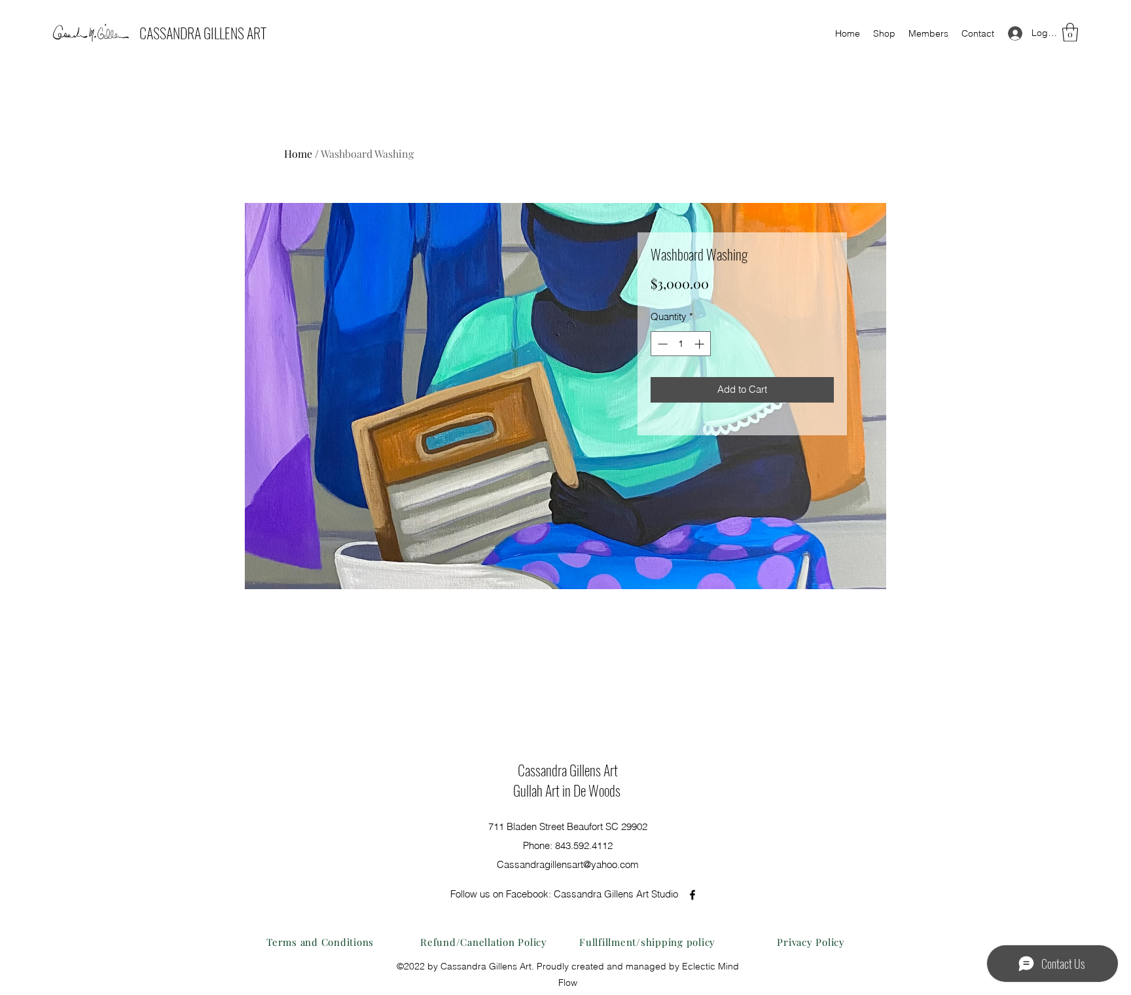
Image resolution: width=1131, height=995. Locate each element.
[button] (1070, 32)
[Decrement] (661, 344)
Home (298, 153)
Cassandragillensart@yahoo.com (568, 864)
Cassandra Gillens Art (568, 769)
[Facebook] (692, 894)
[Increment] (700, 344)
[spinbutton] (681, 344)
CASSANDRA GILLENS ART (202, 32)
